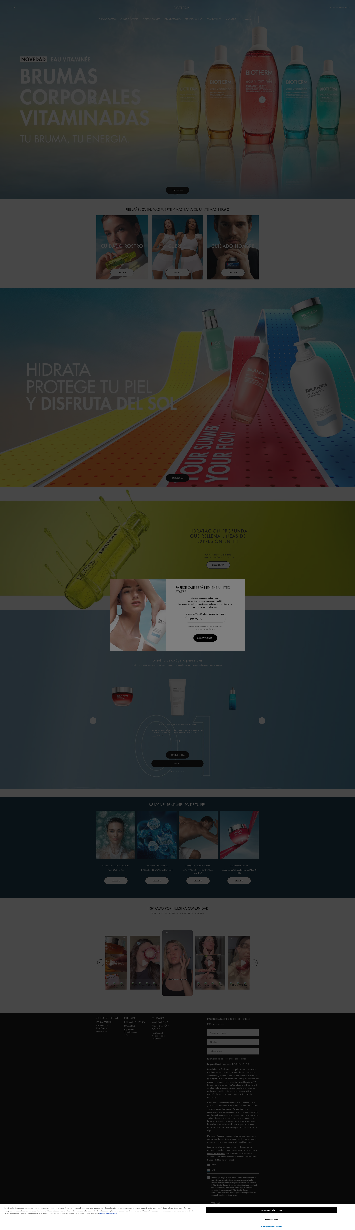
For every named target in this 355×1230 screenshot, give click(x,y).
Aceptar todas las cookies (271, 1210)
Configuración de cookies (271, 1226)
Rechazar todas (271, 1219)
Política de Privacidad (108, 1213)
